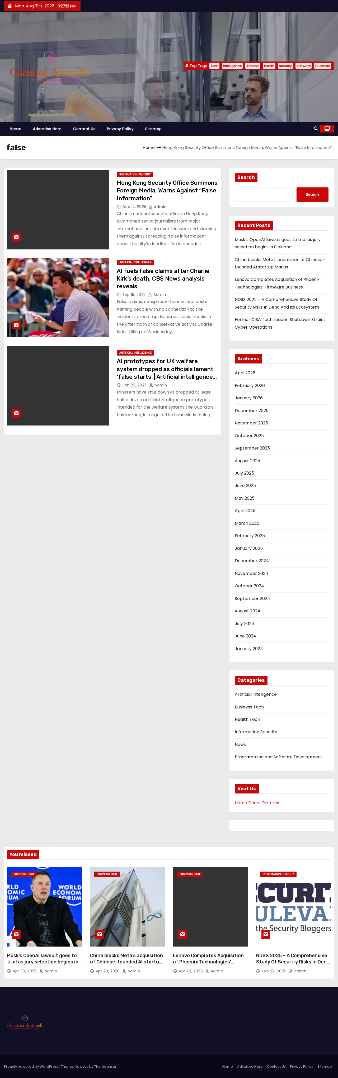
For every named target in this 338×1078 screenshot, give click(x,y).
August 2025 (247, 461)
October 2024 (249, 586)
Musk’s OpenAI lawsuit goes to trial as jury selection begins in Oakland (42, 962)
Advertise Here (47, 128)
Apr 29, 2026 (108, 971)
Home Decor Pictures (257, 803)
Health (269, 66)
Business (322, 66)
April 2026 (245, 373)
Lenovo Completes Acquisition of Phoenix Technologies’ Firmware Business (208, 962)
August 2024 (247, 611)
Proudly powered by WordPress (31, 1066)
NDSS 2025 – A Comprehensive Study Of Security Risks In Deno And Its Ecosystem (293, 962)
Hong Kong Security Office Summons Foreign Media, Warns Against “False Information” (167, 190)
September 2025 (252, 448)
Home (15, 128)
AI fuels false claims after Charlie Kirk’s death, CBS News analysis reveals (163, 278)
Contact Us (84, 128)
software (304, 66)
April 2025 (245, 511)
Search (246, 177)
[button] (316, 129)
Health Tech (247, 719)
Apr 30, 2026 (25, 971)
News (240, 744)
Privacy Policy (120, 128)
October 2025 (249, 436)
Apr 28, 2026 (191, 971)
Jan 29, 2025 (135, 385)
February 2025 (250, 536)
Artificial (252, 66)
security (285, 66)
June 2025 (245, 486)
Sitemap (153, 128)
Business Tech (249, 707)
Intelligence (232, 66)
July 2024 (244, 624)
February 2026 (250, 385)
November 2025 (251, 423)
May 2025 (245, 498)
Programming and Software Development (278, 757)
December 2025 (252, 411)
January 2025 (249, 548)
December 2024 (252, 561)
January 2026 (249, 398)
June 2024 (245, 636)
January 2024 (249, 649)
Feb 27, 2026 (275, 971)
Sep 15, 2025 (135, 294)
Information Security (135, 174)
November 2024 (251, 573)
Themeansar (105, 1066)
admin (160, 206)
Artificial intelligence (135, 262)
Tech (214, 66)
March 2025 (247, 523)
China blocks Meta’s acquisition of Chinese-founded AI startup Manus (126, 962)
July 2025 (244, 473)
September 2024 (252, 598)
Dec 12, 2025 (135, 206)
